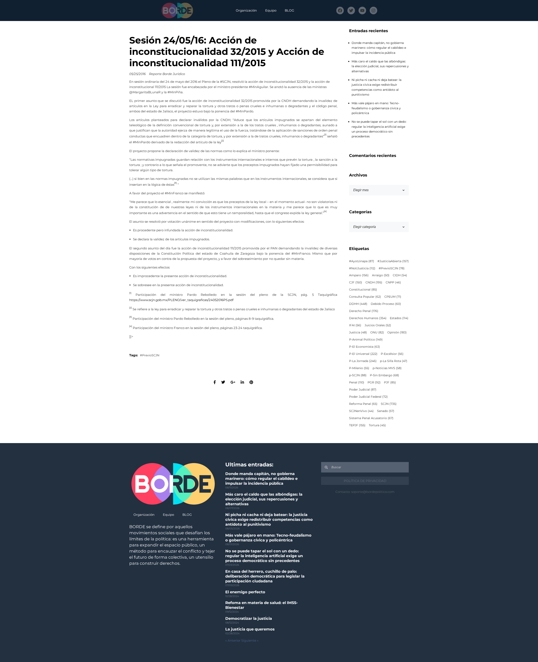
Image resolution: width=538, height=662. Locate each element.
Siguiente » (249, 640)
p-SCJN (358, 375)
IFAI (355, 325)
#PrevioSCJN (149, 355)
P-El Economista (364, 347)
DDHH (358, 304)
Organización (246, 10)
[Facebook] (340, 10)
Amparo (359, 275)
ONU (377, 332)
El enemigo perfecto (245, 592)
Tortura (377, 425)
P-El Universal (363, 354)
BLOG (289, 10)
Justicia (358, 332)
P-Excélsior (392, 354)
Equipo (270, 10)
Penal (356, 382)
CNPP (393, 282)
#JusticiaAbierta (393, 261)
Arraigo (380, 275)
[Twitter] (351, 10)
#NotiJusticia (362, 268)
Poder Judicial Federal (368, 397)
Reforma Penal (363, 404)
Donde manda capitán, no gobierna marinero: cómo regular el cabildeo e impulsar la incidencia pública (379, 48)
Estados (399, 318)
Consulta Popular (365, 297)
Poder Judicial (362, 389)
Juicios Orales (378, 325)
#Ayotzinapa (361, 261)
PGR (374, 382)
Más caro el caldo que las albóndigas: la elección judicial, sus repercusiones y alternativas (380, 66)
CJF (355, 282)
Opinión (397, 332)
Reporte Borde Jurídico (167, 74)
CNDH (373, 282)
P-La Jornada (363, 361)
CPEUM (392, 297)
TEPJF (357, 425)
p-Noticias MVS (387, 368)
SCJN (389, 404)
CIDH (400, 275)
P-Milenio (359, 368)
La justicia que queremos (250, 629)
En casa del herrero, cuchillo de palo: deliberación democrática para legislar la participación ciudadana (265, 576)
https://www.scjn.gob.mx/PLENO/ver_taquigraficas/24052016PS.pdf (181, 300)
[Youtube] (362, 10)
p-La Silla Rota (393, 361)
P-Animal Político (366, 339)
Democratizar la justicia (248, 618)
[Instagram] (373, 10)
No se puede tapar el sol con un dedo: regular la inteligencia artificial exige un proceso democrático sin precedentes (264, 556)
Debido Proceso (386, 304)
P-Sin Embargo (384, 375)
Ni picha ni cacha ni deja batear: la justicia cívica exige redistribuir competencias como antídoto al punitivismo (269, 519)
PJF (390, 382)
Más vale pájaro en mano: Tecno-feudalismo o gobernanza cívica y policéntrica (376, 108)
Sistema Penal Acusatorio (371, 418)
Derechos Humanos (367, 318)
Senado (385, 411)
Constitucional (363, 289)
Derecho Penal (363, 311)
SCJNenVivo (361, 411)
